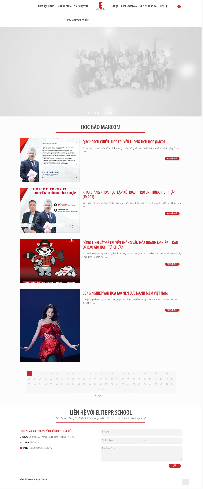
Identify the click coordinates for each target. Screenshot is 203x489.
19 (128, 374)
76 (145, 384)
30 (40, 379)
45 (123, 379)
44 (117, 379)
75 (139, 384)
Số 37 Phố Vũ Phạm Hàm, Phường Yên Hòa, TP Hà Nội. (52, 437)
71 (117, 384)
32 (51, 379)
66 (90, 384)
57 (40, 384)
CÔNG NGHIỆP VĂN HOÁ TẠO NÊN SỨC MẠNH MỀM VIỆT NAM (125, 293)
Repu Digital (41, 479)
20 (134, 374)
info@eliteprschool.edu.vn (40, 448)
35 (68, 379)
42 (106, 379)
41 (101, 379)
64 (79, 384)
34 (62, 379)
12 (90, 374)
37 (79, 379)
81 (172, 384)
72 (123, 384)
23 (150, 374)
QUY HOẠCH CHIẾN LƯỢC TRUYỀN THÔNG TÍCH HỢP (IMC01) (125, 142)
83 (103, 389)
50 (150, 379)
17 (117, 374)
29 (35, 379)
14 (101, 374)
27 (172, 374)
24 (156, 374)
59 (51, 384)
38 (84, 379)
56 (35, 384)
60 (57, 384)
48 (139, 379)
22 (145, 374)
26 (167, 374)
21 (139, 374)
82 (98, 389)
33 (57, 379)
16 (112, 374)
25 (161, 374)
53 (167, 379)
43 (112, 379)
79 (161, 384)
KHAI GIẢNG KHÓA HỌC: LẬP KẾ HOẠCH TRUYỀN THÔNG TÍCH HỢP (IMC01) (129, 194)
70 (112, 384)
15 (106, 374)
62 (68, 384)
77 (150, 384)
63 (73, 384)
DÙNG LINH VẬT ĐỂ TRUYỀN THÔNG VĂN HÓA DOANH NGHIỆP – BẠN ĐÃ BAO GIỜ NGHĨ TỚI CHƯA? (130, 245)
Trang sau (99, 395)
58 (46, 384)
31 (46, 379)
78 (156, 384)
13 (95, 374)
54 (172, 379)
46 (128, 379)
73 (128, 384)
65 (84, 384)
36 (73, 379)
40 (95, 379)
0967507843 (35, 442)
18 (123, 374)
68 (101, 384)
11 (84, 374)
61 (62, 384)
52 (161, 379)
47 (134, 379)
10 (79, 374)
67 (95, 384)
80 (167, 384)
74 (134, 384)
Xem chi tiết (172, 159)
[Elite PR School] (101, 6)
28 (29, 379)
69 (106, 384)
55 (29, 384)
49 (145, 379)
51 (156, 379)
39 (90, 379)
